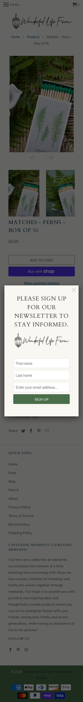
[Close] (74, 290)
